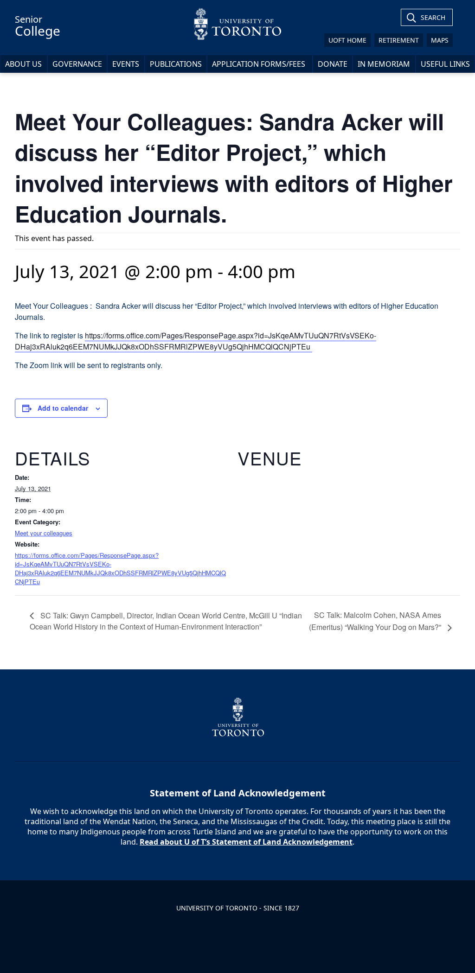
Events (125, 64)
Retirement (399, 40)
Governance (77, 64)
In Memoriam (384, 64)
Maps (440, 40)
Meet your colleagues (43, 532)
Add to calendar (63, 408)
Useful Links (445, 64)
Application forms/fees (259, 64)
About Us (23, 64)
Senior (37, 26)
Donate (332, 64)
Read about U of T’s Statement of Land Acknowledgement (246, 842)
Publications (176, 64)
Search (433, 17)
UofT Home (347, 40)
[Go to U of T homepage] (237, 23)
